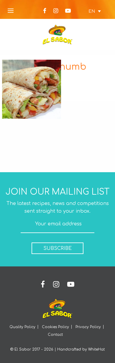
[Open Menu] (10, 11)
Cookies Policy (55, 327)
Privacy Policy (88, 327)
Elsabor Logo (57, 34)
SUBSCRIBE (57, 248)
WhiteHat (96, 349)
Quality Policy (22, 327)
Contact (55, 335)
